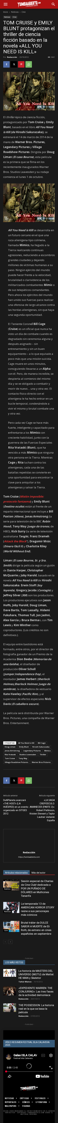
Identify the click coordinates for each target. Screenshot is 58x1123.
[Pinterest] (21, 64)
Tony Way (23, 758)
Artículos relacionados (16, 872)
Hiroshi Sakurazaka (40, 747)
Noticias (15, 12)
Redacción (12, 57)
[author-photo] (29, 848)
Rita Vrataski (10, 754)
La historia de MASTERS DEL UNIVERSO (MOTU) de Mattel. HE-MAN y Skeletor (36, 974)
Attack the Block (15, 541)
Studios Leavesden (27, 754)
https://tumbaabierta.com (29, 857)
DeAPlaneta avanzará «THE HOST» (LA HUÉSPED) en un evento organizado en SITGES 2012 (15, 807)
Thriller (43, 754)
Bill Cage (42, 743)
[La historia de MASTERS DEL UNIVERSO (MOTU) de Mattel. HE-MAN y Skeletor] (9, 973)
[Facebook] (6, 64)
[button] (5, 4)
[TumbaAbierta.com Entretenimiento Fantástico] (29, 1088)
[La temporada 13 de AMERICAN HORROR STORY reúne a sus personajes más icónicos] (11, 907)
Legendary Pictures (32, 750)
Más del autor (38, 872)
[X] (14, 64)
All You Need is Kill (26, 743)
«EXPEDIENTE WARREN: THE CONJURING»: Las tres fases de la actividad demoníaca (36, 991)
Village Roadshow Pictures (16, 762)
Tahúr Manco (25, 981)
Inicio (5, 12)
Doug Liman (10, 747)
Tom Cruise (10, 758)
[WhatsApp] (28, 64)
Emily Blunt (24, 747)
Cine (24, 12)
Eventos (7, 889)
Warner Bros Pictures (41, 762)
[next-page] (10, 942)
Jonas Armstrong (12, 750)
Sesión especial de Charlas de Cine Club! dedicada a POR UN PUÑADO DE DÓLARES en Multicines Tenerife (37, 888)
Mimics (47, 750)
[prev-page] (5, 942)
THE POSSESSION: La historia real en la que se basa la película (36, 1009)
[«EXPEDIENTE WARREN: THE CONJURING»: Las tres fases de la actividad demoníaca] (9, 990)
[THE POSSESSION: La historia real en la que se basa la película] (9, 1007)
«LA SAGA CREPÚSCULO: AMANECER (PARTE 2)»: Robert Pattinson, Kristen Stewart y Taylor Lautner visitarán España (42, 810)
